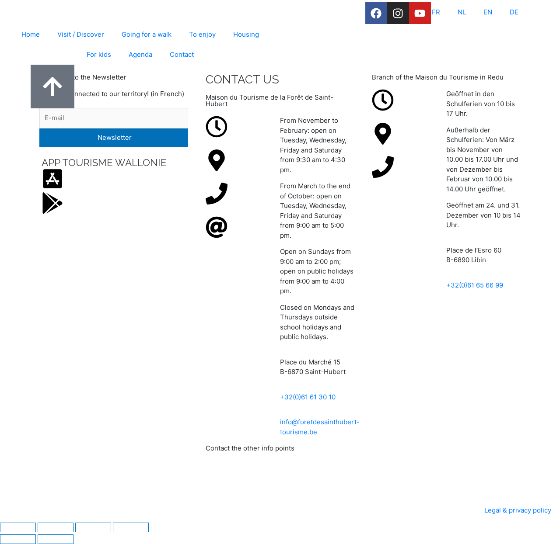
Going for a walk (147, 34)
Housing (246, 34)
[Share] (93, 527)
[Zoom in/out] (18, 527)
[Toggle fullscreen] (56, 527)
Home (30, 34)
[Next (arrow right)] (56, 539)
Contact (182, 54)
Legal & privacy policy (517, 510)
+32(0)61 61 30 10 (308, 397)
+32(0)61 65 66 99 (474, 285)
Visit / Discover (80, 34)
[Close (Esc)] (131, 527)
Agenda (140, 54)
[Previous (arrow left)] (18, 539)
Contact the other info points (250, 448)
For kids (99, 54)
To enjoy (202, 34)
